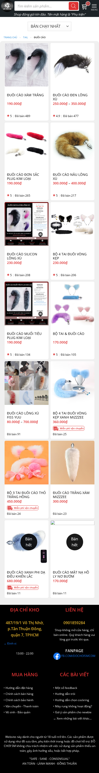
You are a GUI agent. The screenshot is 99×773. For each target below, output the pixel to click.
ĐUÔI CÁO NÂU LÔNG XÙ (70, 176)
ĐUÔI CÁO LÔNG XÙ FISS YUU (23, 415)
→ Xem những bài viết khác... (72, 718)
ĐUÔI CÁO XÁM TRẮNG (25, 95)
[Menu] (94, 6)
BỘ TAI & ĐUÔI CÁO (68, 334)
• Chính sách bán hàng (18, 694)
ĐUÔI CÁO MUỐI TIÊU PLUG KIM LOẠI (24, 336)
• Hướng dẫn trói (64, 694)
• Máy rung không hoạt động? (72, 706)
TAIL (25, 37)
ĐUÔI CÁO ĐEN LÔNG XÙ (70, 97)
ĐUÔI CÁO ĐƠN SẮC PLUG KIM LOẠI (23, 176)
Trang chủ (10, 37)
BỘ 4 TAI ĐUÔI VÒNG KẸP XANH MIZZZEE (70, 415)
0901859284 (74, 622)
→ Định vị (10, 643)
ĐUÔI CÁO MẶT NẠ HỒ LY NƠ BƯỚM (71, 574)
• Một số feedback (65, 688)
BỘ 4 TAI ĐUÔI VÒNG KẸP (70, 256)
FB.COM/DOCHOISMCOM (78, 656)
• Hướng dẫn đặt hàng (18, 688)
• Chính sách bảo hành (18, 700)
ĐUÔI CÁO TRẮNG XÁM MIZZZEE (71, 495)
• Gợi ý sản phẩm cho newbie (72, 712)
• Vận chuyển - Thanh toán (21, 706)
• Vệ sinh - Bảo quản (17, 712)
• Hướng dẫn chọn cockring (71, 700)
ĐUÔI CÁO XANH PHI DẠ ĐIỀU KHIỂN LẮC (26, 574)
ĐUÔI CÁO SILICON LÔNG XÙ (22, 256)
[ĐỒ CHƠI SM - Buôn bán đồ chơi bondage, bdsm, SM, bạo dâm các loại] (7, 6)
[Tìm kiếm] (73, 6)
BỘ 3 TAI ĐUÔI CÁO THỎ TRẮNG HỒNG (26, 495)
